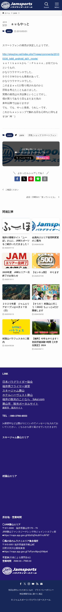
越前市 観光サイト (12, 407)
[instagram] (28, 583)
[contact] (41, 583)
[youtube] (33, 583)
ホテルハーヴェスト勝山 (17, 395)
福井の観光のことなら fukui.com (23, 399)
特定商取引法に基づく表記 (31, 593)
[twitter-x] (24, 583)
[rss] (37, 583)
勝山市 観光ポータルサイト (20, 404)
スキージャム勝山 (13, 390)
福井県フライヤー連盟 (16, 386)
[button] (17, 178)
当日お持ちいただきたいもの (20, 590)
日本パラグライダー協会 (17, 382)
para (9, 31)
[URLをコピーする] (45, 178)
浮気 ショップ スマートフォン (42, 135)
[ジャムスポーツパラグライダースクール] (17, 5)
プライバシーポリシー (44, 590)
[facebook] (20, 583)
